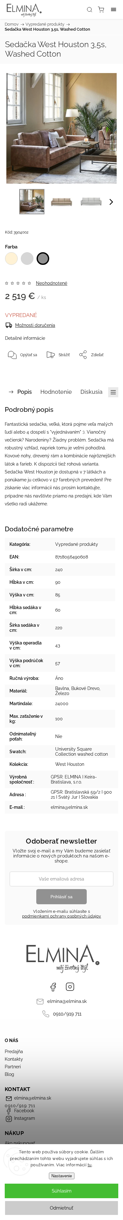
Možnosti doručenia (35, 325)
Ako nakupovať (20, 1143)
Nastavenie (61, 1176)
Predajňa (14, 1051)
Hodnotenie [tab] (56, 391)
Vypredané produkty (76, 544)
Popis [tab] (24, 391)
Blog (9, 1074)
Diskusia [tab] (91, 391)
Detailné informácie (25, 338)
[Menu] (113, 9)
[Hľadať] (89, 9)
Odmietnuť (61, 1208)
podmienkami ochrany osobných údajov (61, 916)
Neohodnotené (51, 283)
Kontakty (14, 1059)
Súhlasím (62, 1191)
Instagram (70, 986)
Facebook (53, 986)
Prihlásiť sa (61, 896)
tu (90, 1164)
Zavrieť (103, 371)
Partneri (13, 1066)
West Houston (69, 764)
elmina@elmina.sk (67, 1001)
